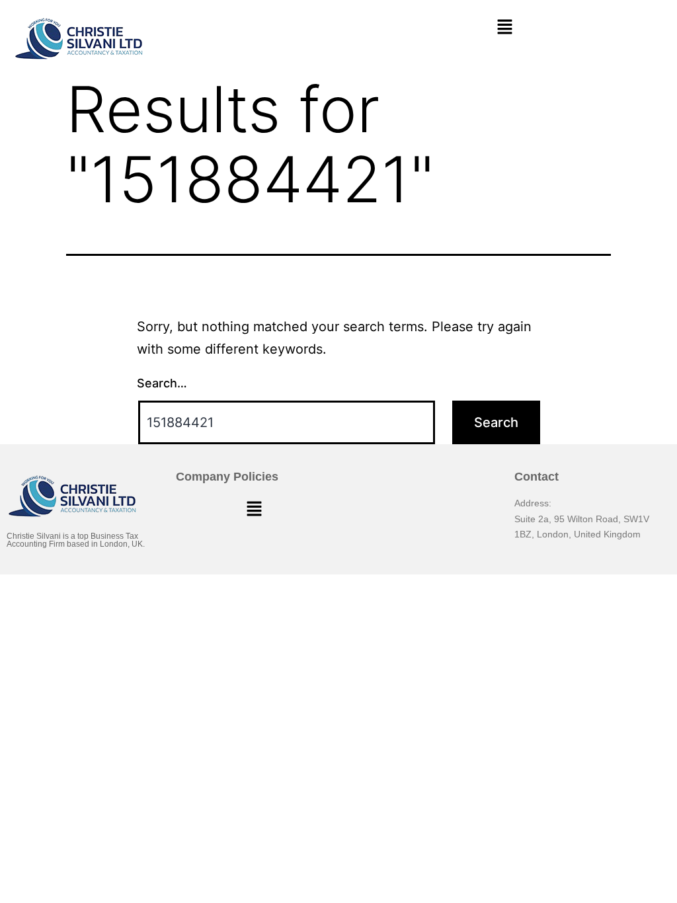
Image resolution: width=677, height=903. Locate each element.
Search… (162, 383)
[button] (504, 27)
